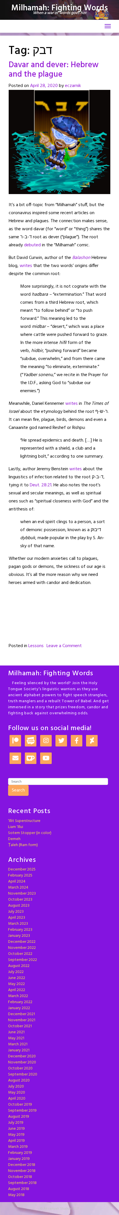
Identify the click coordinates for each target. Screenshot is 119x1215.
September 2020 (22, 1074)
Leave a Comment (64, 646)
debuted (32, 245)
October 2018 (20, 1177)
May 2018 (16, 1195)
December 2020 (22, 1056)
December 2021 (21, 1014)
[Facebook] (76, 741)
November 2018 (22, 1171)
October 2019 (20, 1104)
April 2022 (16, 990)
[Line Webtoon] (30, 741)
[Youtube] (46, 758)
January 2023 (19, 935)
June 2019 (16, 1128)
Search (18, 790)
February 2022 (20, 1002)
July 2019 (15, 1122)
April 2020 (16, 1098)
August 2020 (19, 1080)
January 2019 (19, 1159)
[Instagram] (46, 741)
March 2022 (18, 996)
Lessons (36, 646)
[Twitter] (61, 741)
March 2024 (18, 887)
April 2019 (16, 1140)
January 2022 (19, 1008)
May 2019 (16, 1134)
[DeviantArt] (92, 741)
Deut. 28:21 (40, 485)
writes (26, 266)
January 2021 (18, 1050)
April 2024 (16, 881)
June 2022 (16, 978)
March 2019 (18, 1147)
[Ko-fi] (30, 758)
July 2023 (16, 911)
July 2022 (16, 972)
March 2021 (17, 1044)
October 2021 (20, 1026)
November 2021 (21, 1020)
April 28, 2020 (44, 86)
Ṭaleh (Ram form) (23, 845)
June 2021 (16, 1032)
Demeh (14, 839)
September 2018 (22, 1183)
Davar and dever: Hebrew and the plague (53, 70)
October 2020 (20, 1068)
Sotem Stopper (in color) (29, 833)
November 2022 (22, 948)
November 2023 (22, 893)
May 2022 (16, 984)
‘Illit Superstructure (24, 821)
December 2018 (21, 1165)
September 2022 (22, 960)
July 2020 (16, 1086)
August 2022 (18, 966)
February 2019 (20, 1153)
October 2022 (20, 954)
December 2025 (22, 869)
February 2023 (20, 929)
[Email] (15, 758)
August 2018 (18, 1189)
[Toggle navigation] (107, 26)
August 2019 (18, 1116)
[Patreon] (15, 741)
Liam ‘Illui (15, 827)
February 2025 (20, 875)
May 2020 (16, 1092)
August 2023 (18, 905)
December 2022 (22, 942)
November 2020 (22, 1062)
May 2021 (16, 1038)
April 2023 (16, 917)
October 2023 (20, 899)
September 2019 (22, 1110)
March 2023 (18, 923)
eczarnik (73, 86)
